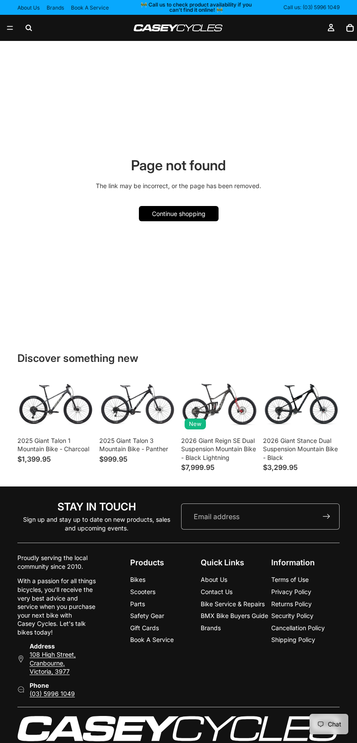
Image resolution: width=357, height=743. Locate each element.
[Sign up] (326, 516)
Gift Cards (144, 628)
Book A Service (90, 7)
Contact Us (216, 591)
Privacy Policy (291, 591)
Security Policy (292, 615)
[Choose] (80, 419)
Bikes (137, 579)
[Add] (244, 419)
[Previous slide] (190, 404)
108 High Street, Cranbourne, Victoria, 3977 (53, 663)
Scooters (142, 591)
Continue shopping (178, 213)
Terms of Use (290, 579)
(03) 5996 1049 (52, 694)
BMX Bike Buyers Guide (234, 615)
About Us (28, 7)
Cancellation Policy (298, 628)
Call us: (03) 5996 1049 (311, 7)
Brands (55, 7)
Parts (137, 604)
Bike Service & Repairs (233, 604)
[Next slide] (248, 404)
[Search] (28, 27)
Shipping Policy (293, 639)
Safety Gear (147, 615)
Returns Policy (291, 604)
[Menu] (10, 28)
